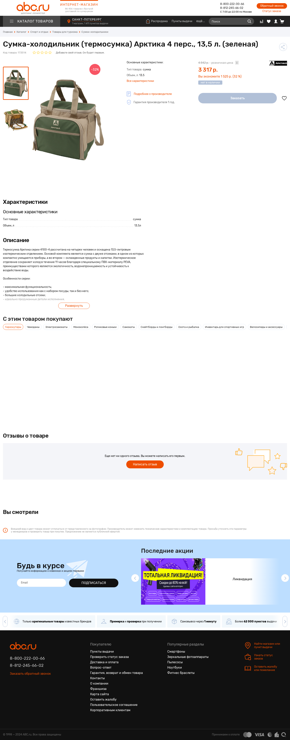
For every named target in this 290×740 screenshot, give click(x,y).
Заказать (237, 98)
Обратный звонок (271, 5)
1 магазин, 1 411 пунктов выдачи (90, 23)
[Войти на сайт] (276, 21)
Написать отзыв (145, 464)
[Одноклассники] (21, 685)
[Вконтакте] (13, 685)
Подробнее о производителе (153, 94)
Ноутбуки (174, 667)
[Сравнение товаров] (261, 21)
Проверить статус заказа (109, 657)
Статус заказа (271, 11)
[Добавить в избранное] (284, 98)
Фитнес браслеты (181, 673)
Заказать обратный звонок (30, 673)
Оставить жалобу (103, 699)
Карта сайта (99, 694)
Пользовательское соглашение (114, 705)
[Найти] (249, 21)
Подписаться (93, 583)
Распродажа (159, 21)
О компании (99, 683)
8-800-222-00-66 (232, 4)
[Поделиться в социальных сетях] (283, 47)
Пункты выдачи (182, 21)
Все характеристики (140, 81)
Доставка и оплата (104, 662)
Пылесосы (175, 662)
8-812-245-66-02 (231, 8)
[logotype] (31, 8)
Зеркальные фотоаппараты (188, 657)
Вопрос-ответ (100, 667)
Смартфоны (176, 651)
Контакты (97, 678)
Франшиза (98, 689)
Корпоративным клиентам (110, 710)
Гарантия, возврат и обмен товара (116, 673)
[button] (135, 578)
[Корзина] (283, 21)
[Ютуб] (29, 685)
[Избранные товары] (268, 21)
